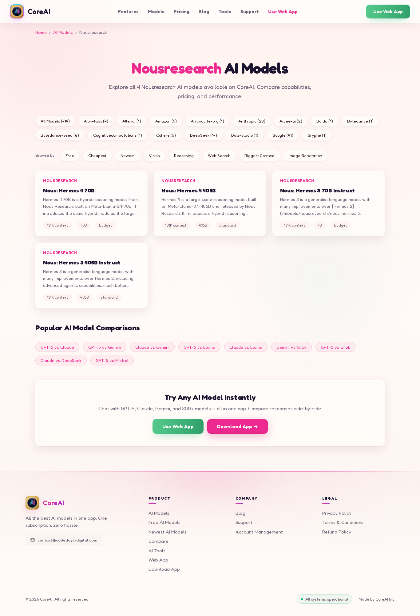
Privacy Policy (336, 513)
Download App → (237, 426)
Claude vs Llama (245, 347)
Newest (128, 155)
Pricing (181, 11)
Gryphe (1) (317, 135)
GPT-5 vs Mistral (112, 360)
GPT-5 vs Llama (199, 347)
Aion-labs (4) (96, 121)
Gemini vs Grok (291, 347)
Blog (204, 11)
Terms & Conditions (342, 522)
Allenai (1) (131, 121)
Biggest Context (259, 155)
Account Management (259, 532)
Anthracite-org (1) (207, 121)
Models (156, 11)
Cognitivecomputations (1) (117, 135)
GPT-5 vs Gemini (104, 347)
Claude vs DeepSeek (61, 360)
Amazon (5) (166, 121)
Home (41, 32)
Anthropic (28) (251, 121)
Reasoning (184, 155)
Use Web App (283, 11)
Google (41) (282, 135)
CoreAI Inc (384, 599)
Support (249, 11)
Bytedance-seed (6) (60, 135)
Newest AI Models (168, 532)
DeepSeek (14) (203, 135)
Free (69, 155)
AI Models (63, 32)
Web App (158, 560)
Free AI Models (164, 522)
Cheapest (97, 155)
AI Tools (157, 551)
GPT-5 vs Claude (57, 347)
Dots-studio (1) (244, 135)
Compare (158, 541)
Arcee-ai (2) (290, 121)
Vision (154, 155)
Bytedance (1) (360, 121)
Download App (164, 569)
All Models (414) (55, 121)
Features (128, 11)
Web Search (219, 155)
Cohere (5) (166, 135)
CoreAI (39, 11)
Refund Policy (336, 532)
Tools (224, 11)
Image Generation (305, 155)
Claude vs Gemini (152, 347)
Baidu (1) (324, 121)
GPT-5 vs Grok (335, 347)
